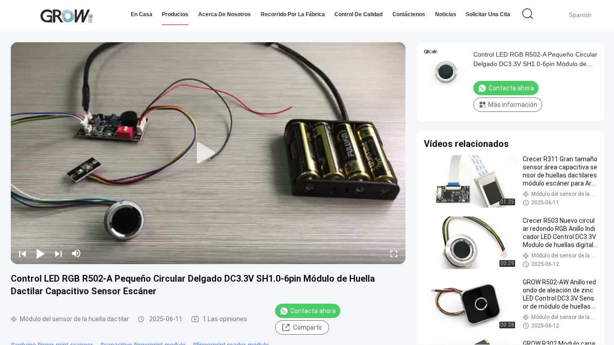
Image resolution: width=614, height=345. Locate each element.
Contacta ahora (313, 310)
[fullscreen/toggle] (394, 253)
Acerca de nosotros (224, 14)
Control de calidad (358, 14)
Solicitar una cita (488, 14)
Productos (175, 14)
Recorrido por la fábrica (293, 14)
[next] (58, 253)
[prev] (22, 253)
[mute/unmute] (76, 253)
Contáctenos (408, 14)
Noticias (445, 14)
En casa (141, 14)
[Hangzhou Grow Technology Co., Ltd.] (66, 16)
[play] (208, 153)
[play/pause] (40, 253)
